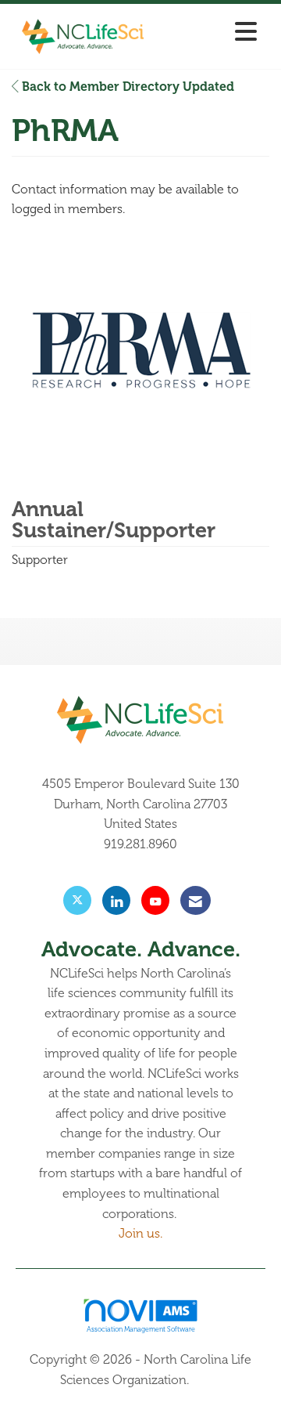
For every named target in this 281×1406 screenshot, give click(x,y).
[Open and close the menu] (210, 33)
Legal (207, 1380)
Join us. (140, 1234)
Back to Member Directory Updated (126, 87)
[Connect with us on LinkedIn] (116, 900)
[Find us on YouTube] (155, 900)
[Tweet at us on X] (77, 900)
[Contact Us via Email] (195, 900)
